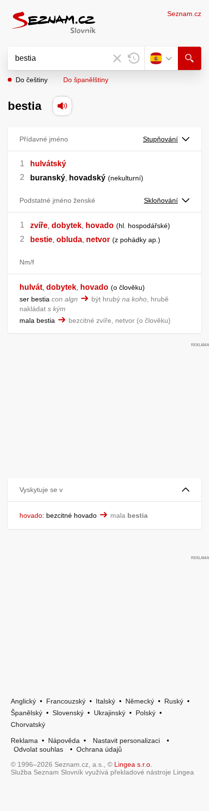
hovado (100, 225)
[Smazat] (117, 58)
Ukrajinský (109, 713)
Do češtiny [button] (32, 80)
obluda (69, 239)
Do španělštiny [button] (85, 80)
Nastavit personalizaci (126, 740)
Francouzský (66, 701)
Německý (139, 701)
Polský (146, 713)
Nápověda (64, 740)
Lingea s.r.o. (133, 764)
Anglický (23, 701)
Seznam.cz (184, 14)
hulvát (30, 287)
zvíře (39, 225)
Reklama (24, 740)
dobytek (67, 225)
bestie (41, 239)
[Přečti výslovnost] (62, 106)
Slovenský (68, 713)
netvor (98, 239)
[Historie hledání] (133, 58)
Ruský (173, 701)
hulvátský (48, 163)
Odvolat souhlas (38, 749)
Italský (105, 701)
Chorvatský (28, 724)
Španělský (26, 713)
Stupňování (160, 139)
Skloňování (161, 200)
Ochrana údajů (99, 749)
